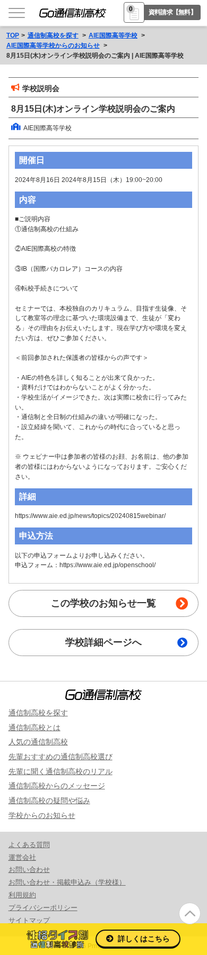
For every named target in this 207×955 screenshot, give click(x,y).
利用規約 (22, 895)
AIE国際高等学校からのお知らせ (53, 45)
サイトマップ (29, 920)
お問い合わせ (29, 870)
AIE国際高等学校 (113, 35)
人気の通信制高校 (38, 742)
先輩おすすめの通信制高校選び (60, 756)
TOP (12, 35)
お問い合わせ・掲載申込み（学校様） (67, 882)
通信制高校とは (34, 727)
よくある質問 (29, 845)
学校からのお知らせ (41, 815)
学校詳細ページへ (103, 642)
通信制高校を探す (53, 35)
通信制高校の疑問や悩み (49, 800)
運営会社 (22, 857)
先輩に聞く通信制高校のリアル (60, 771)
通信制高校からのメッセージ (56, 785)
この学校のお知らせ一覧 (103, 603)
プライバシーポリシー (42, 908)
